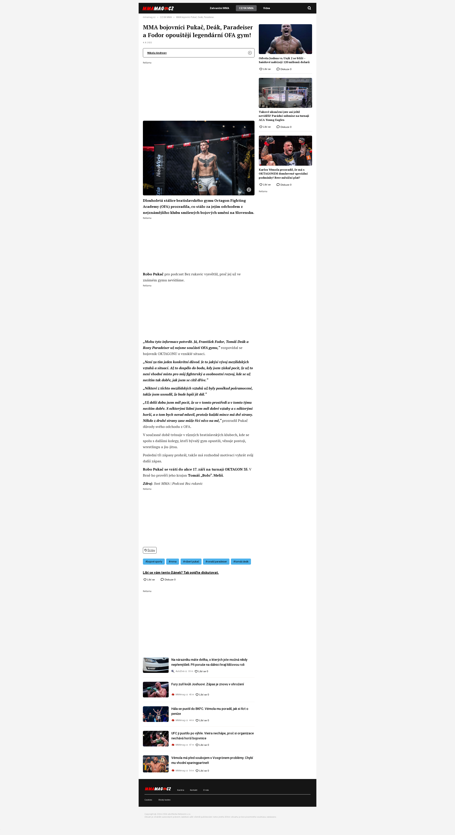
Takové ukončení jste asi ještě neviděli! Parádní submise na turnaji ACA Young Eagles (284, 116)
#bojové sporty (153, 561)
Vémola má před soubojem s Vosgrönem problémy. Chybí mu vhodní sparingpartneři (212, 760)
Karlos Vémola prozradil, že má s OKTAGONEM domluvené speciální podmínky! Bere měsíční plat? (283, 174)
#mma (172, 561)
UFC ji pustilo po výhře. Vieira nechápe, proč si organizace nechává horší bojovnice (212, 735)
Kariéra (180, 790)
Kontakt (193, 790)
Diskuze (170, 579)
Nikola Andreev (157, 53)
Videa (266, 8)
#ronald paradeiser (216, 561)
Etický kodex (164, 799)
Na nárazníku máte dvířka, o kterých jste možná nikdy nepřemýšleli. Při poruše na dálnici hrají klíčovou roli (209, 662)
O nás (206, 790)
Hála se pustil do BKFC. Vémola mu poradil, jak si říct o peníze (209, 711)
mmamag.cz (149, 17)
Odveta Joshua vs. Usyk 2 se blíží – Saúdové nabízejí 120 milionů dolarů (284, 60)
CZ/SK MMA (246, 8)
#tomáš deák (240, 561)
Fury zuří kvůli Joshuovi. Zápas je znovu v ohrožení (207, 684)
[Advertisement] (198, 89)
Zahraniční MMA (219, 8)
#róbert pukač (191, 561)
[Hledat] (309, 8)
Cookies (148, 799)
